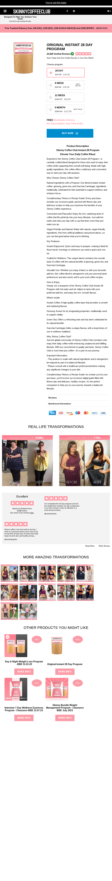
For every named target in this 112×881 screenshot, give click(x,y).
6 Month (60, 107)
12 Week (60, 95)
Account (98, 11)
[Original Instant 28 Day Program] (57, 655)
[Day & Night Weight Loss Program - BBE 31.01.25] (16, 655)
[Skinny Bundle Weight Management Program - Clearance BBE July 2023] (57, 699)
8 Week (59, 83)
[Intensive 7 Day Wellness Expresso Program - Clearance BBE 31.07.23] (16, 699)
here (32, 513)
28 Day (59, 71)
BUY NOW (67, 133)
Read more (89, 546)
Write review (104, 546)
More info (23, 671)
